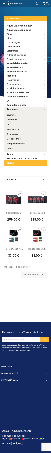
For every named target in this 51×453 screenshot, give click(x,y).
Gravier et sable (15, 59)
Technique (12, 109)
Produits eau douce (17, 96)
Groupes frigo (14, 138)
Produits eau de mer (18, 92)
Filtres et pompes (16, 55)
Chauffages (13, 42)
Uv (8, 124)
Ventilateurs (13, 129)
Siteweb (6, 443)
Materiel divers (15, 67)
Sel (8, 100)
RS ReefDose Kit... (14, 248)
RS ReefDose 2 (13, 213)
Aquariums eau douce (19, 30)
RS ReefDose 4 (37, 213)
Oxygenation (14, 84)
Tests (10, 154)
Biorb (10, 34)
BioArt (10, 38)
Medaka (11, 75)
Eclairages (12, 50)
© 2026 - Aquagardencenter (17, 431)
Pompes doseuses (16, 143)
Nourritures (13, 80)
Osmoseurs (12, 134)
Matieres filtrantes (17, 71)
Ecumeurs (11, 115)
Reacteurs (12, 119)
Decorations (13, 46)
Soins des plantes (16, 105)
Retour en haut (34, 275)
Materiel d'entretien (17, 63)
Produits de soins (16, 88)
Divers (10, 148)
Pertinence (25, 179)
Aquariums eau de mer (19, 25)
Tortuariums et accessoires (22, 158)
